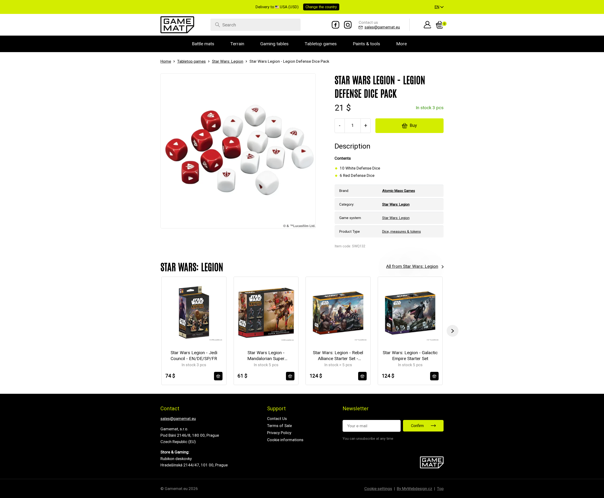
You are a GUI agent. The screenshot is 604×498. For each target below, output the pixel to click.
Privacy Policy (279, 432)
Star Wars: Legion (227, 61)
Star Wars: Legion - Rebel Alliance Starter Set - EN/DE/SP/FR (338, 355)
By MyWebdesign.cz (414, 488)
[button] (439, 7)
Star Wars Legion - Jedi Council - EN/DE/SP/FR (194, 355)
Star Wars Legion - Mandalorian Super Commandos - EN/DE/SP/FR (266, 355)
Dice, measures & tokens (401, 231)
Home (165, 61)
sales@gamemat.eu (178, 418)
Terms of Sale (279, 425)
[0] (440, 25)
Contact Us (277, 418)
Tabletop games (191, 61)
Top (440, 488)
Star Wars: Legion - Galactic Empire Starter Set (410, 355)
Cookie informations (285, 439)
